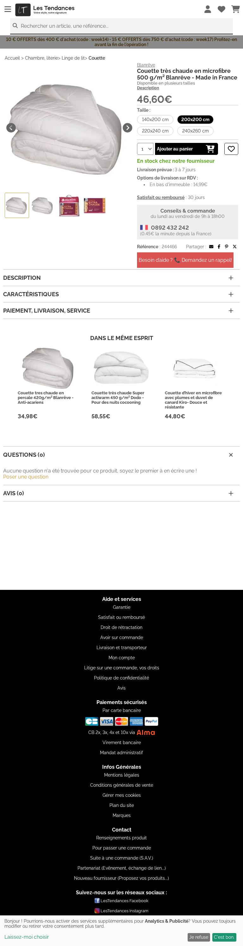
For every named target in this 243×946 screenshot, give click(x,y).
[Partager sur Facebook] (219, 246)
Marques (122, 815)
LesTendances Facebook (124, 900)
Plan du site (121, 805)
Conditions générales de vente (121, 785)
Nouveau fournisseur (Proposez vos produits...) (121, 878)
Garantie (121, 607)
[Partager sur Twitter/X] (234, 246)
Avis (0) (13, 493)
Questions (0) (24, 454)
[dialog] (121, 930)
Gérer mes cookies (122, 795)
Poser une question (25, 477)
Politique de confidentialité (121, 677)
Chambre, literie (41, 58)
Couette (97, 58)
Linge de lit (73, 58)
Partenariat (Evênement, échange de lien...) (122, 868)
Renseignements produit (121, 837)
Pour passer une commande (121, 847)
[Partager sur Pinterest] (226, 246)
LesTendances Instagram (124, 910)
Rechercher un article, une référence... (65, 26)
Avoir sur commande (121, 637)
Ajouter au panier (175, 148)
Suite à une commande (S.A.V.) (121, 858)
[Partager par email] (211, 246)
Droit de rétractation (121, 627)
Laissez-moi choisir (26, 937)
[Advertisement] (121, 546)
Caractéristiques (31, 294)
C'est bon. (224, 937)
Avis (121, 687)
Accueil (12, 58)
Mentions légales (121, 775)
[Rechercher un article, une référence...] (15, 26)
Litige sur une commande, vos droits (121, 667)
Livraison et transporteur (122, 647)
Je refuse (198, 937)
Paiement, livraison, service (46, 310)
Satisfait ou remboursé (121, 617)
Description (148, 87)
